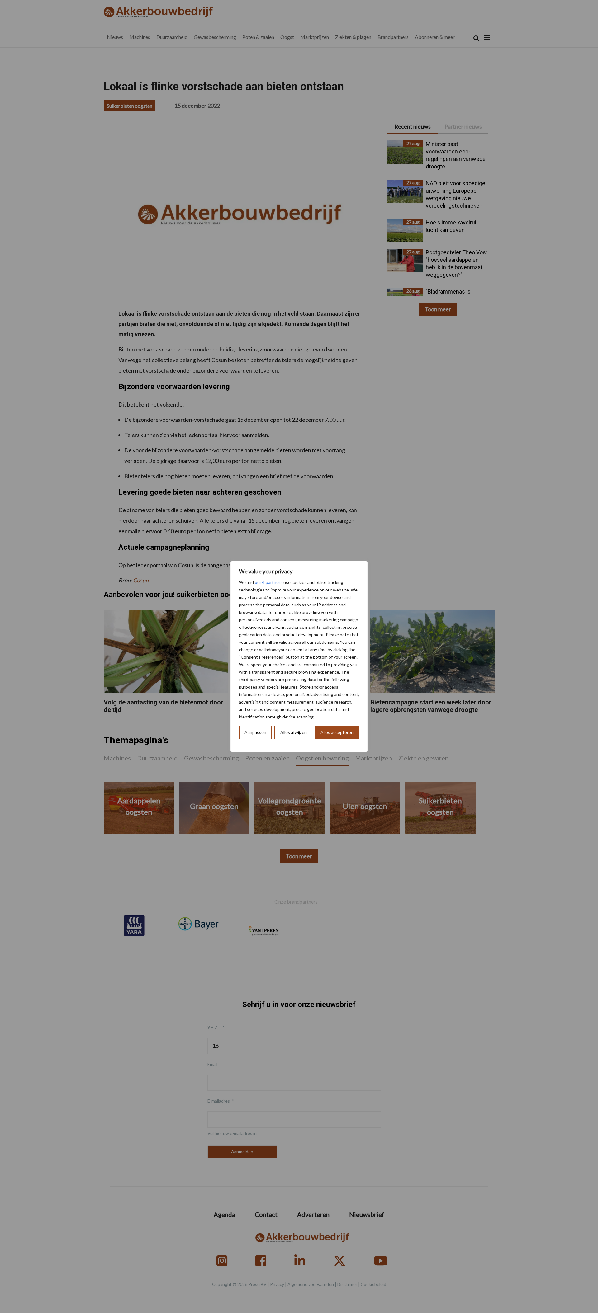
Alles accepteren (337, 732)
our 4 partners (268, 582)
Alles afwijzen (293, 732)
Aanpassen (255, 732)
